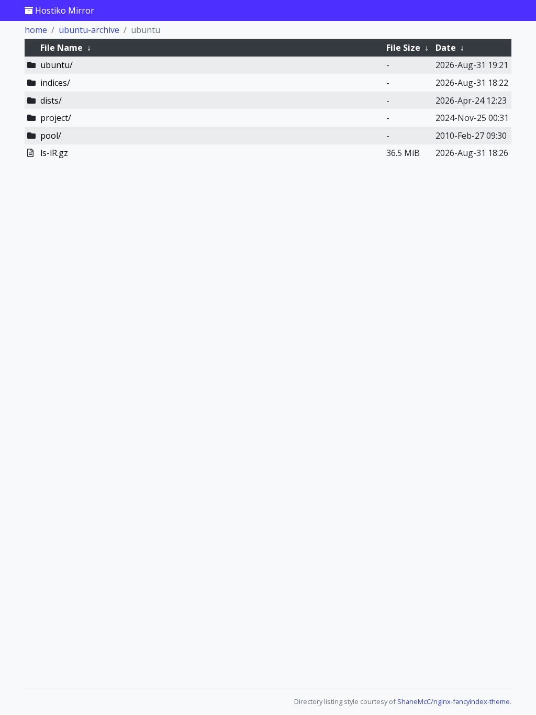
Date (446, 47)
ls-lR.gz (54, 153)
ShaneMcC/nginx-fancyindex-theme (453, 701)
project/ (55, 118)
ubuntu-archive (89, 30)
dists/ (51, 100)
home (36, 30)
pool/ (50, 135)
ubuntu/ (56, 65)
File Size (403, 47)
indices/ (55, 82)
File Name (61, 47)
